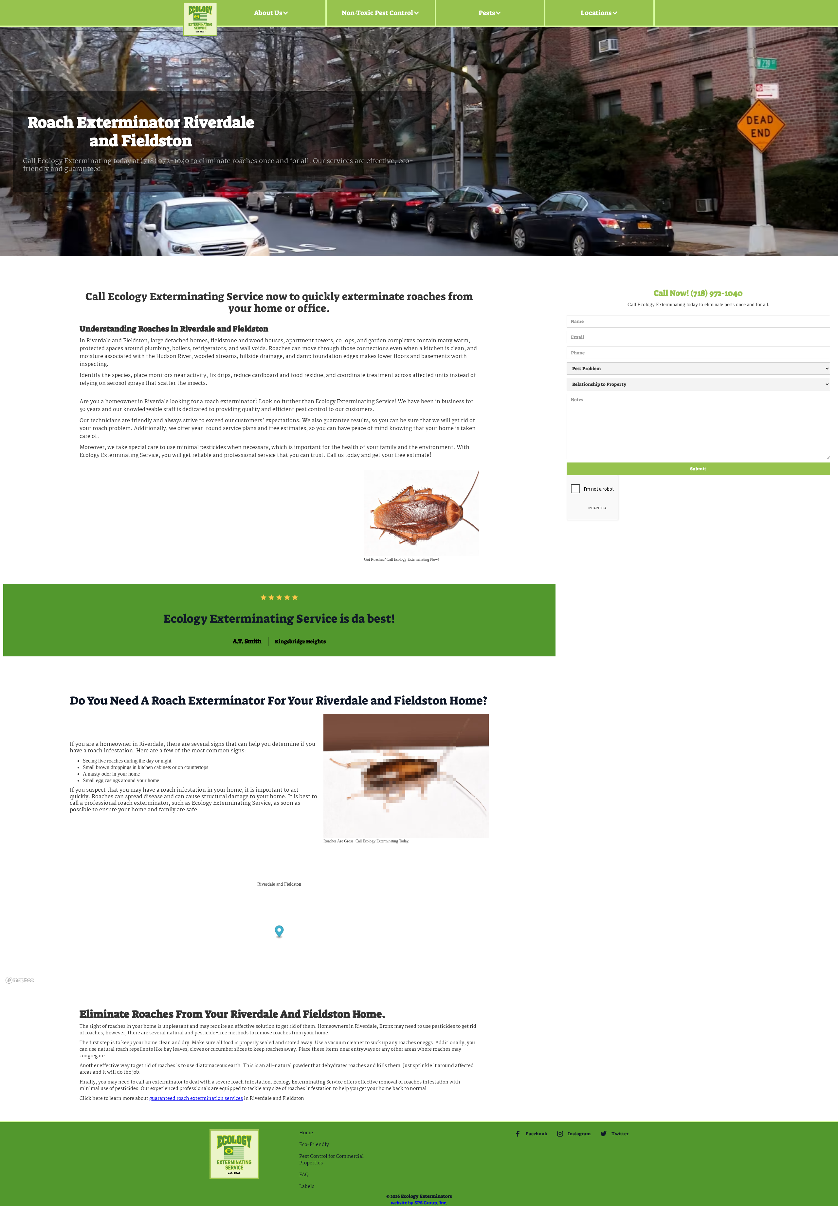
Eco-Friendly (314, 1145)
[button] (271, 13)
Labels (306, 1187)
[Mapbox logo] (19, 980)
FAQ (304, 1175)
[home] (200, 13)
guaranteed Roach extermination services (196, 1098)
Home (306, 1133)
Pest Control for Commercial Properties (331, 1160)
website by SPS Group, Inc (418, 1203)
